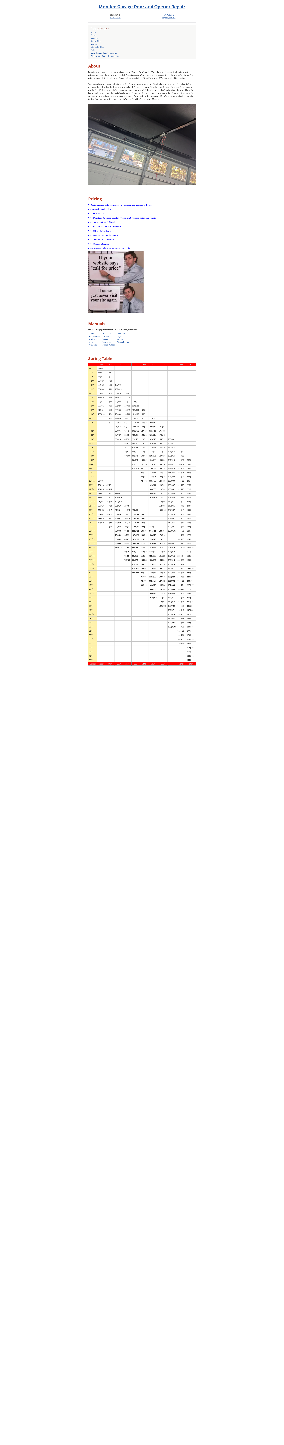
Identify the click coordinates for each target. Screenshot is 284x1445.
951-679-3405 (115, 18)
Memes (94, 44)
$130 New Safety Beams (100, 231)
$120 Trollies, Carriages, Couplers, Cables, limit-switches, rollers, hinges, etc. (123, 218)
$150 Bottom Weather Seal (102, 239)
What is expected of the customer (105, 56)
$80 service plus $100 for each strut (105, 226)
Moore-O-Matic (109, 345)
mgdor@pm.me (168, 18)
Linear (105, 339)
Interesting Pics (97, 47)
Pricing (94, 35)
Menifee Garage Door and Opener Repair (142, 7)
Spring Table (96, 41)
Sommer (120, 339)
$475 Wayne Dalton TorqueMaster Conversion (110, 248)
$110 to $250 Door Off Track (102, 222)
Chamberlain (94, 336)
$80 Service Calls (97, 213)
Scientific (121, 333)
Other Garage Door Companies (104, 53)
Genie (91, 342)
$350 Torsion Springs (99, 244)
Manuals (94, 38)
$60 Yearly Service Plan (100, 209)
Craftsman (93, 339)
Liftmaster (107, 336)
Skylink (120, 336)
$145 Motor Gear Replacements (104, 235)
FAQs (93, 50)
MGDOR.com (169, 15)
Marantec (107, 342)
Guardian (93, 345)
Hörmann (107, 333)
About (93, 32)
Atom (91, 333)
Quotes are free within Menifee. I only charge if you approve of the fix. (121, 205)
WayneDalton (123, 342)
